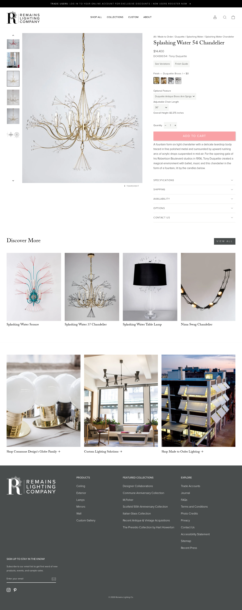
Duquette (180, 36)
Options (159, 208)
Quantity (157, 125)
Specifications (163, 180)
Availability (161, 199)
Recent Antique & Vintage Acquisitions (146, 520)
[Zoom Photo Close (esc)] (82, 108)
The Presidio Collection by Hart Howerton (148, 527)
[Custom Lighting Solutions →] (121, 401)
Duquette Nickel (171, 80)
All (154, 36)
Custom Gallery (85, 520)
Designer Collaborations (138, 486)
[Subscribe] (54, 578)
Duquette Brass (156, 80)
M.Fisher (128, 500)
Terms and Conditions (194, 506)
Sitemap (186, 541)
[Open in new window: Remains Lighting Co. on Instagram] (9, 590)
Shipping (159, 189)
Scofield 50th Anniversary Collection (145, 506)
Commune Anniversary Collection (143, 493)
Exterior (81, 493)
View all (224, 241)
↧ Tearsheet (131, 186)
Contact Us (161, 217)
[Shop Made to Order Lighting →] (198, 401)
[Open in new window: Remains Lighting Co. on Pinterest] (15, 590)
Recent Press (189, 548)
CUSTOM (133, 17)
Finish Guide (181, 64)
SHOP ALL (96, 17)
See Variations (162, 64)
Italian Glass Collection (137, 513)
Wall (78, 513)
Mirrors (80, 506)
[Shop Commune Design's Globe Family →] (44, 401)
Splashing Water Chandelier (219, 36)
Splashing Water (195, 36)
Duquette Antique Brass (164, 80)
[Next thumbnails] (13, 180)
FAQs (184, 500)
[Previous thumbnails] (13, 36)
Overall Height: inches (168, 113)
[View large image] (13, 41)
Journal (185, 493)
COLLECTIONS (115, 17)
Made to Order (165, 36)
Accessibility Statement (195, 534)
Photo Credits (189, 513)
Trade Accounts (190, 486)
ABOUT (147, 17)
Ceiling (80, 486)
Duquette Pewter (178, 80)
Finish (171, 73)
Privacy (185, 520)
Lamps (80, 500)
